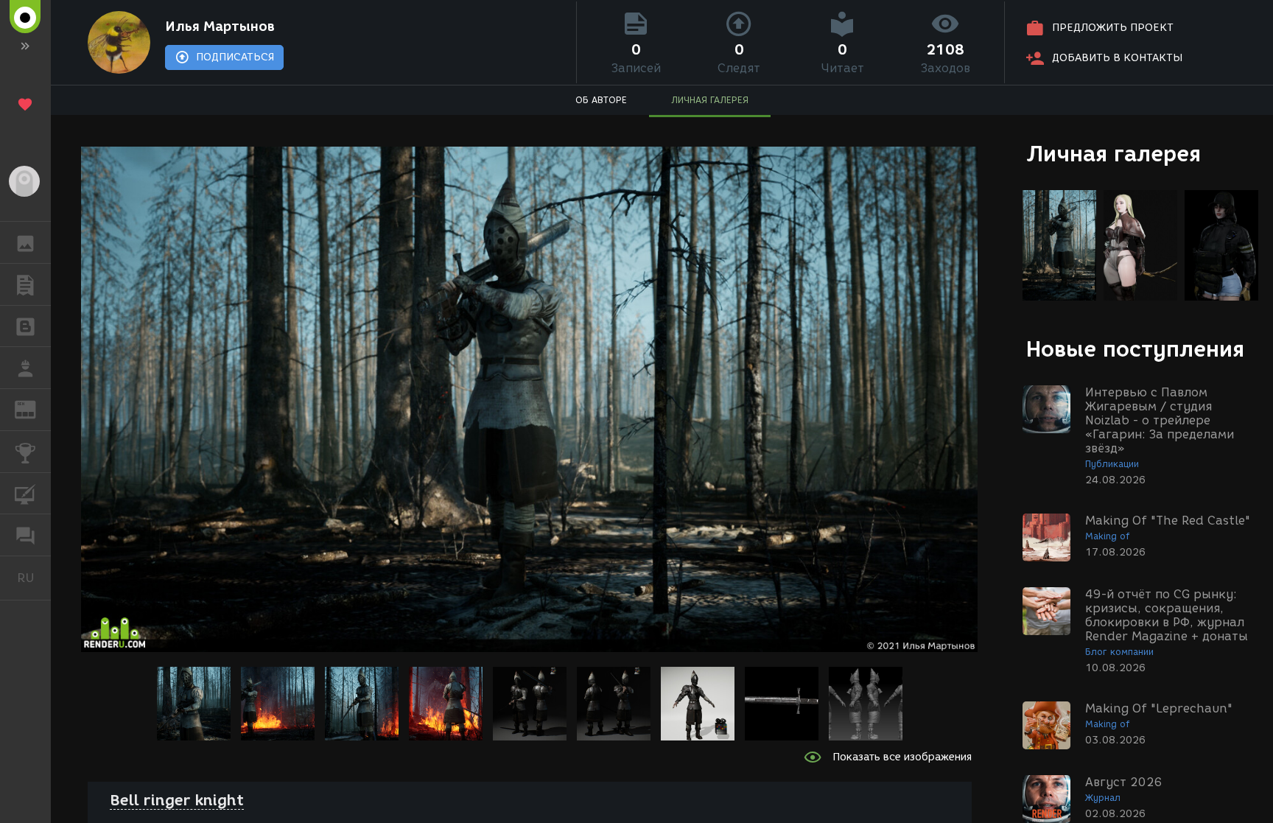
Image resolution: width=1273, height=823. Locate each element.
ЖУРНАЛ (34, 409)
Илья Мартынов (220, 26)
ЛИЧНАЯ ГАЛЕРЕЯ (709, 99)
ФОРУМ (25, 535)
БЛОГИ (25, 326)
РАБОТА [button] (25, 367)
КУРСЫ (25, 493)
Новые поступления (1135, 349)
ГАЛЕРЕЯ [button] (25, 242)
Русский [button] (34, 577)
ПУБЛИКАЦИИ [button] (25, 284)
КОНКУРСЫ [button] (25, 451)
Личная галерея (1113, 154)
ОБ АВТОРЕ (601, 99)
